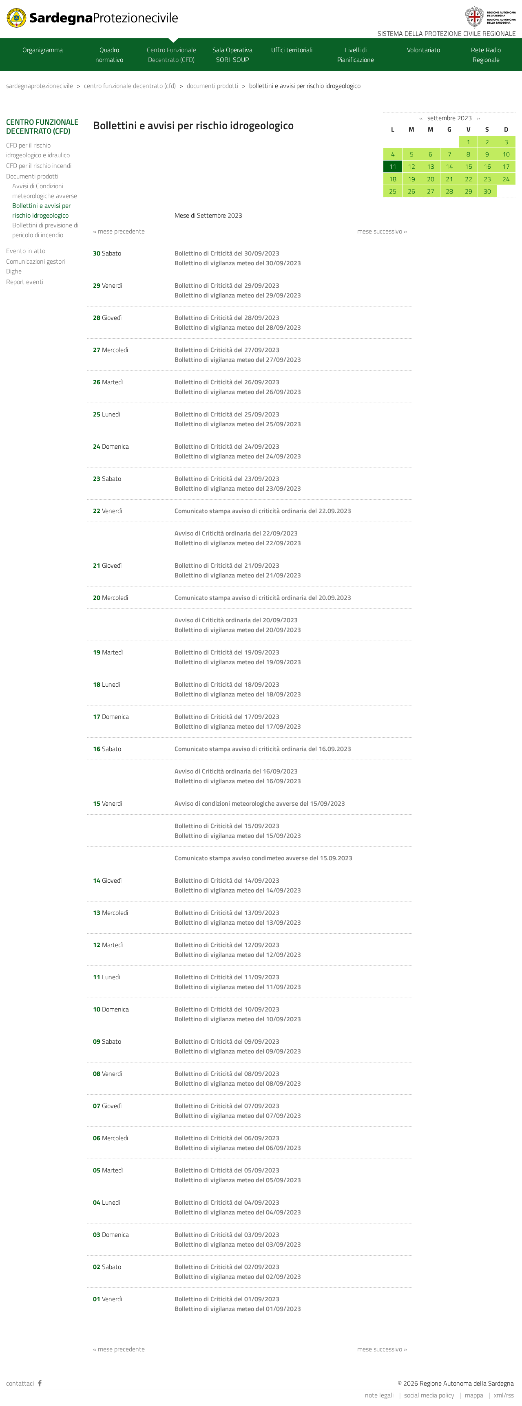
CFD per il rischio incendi (38, 165)
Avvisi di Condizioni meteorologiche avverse (44, 191)
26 (411, 191)
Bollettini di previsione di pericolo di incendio (45, 230)
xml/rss (504, 1395)
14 (449, 166)
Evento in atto (25, 251)
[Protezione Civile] (97, 18)
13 (430, 166)
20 (430, 179)
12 (411, 166)
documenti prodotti (212, 85)
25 (392, 191)
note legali (379, 1395)
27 (430, 191)
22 (468, 179)
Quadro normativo (109, 54)
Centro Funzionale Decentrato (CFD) (171, 54)
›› (478, 118)
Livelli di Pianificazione (355, 54)
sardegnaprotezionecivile (39, 85)
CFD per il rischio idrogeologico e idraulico (38, 150)
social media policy (429, 1395)
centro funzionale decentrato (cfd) (130, 85)
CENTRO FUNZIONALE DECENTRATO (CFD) (42, 126)
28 (449, 191)
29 (468, 191)
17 (506, 166)
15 (468, 166)
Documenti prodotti (32, 176)
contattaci (20, 1383)
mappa (474, 1395)
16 (487, 166)
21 (449, 179)
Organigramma (42, 50)
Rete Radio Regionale (486, 54)
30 (487, 191)
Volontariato (423, 50)
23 (487, 179)
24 (506, 179)
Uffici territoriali (291, 50)
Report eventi (24, 281)
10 (506, 154)
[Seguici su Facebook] (40, 1383)
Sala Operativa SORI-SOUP (232, 54)
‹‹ (420, 118)
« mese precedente (119, 231)
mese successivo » (382, 231)
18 (392, 179)
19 (411, 179)
